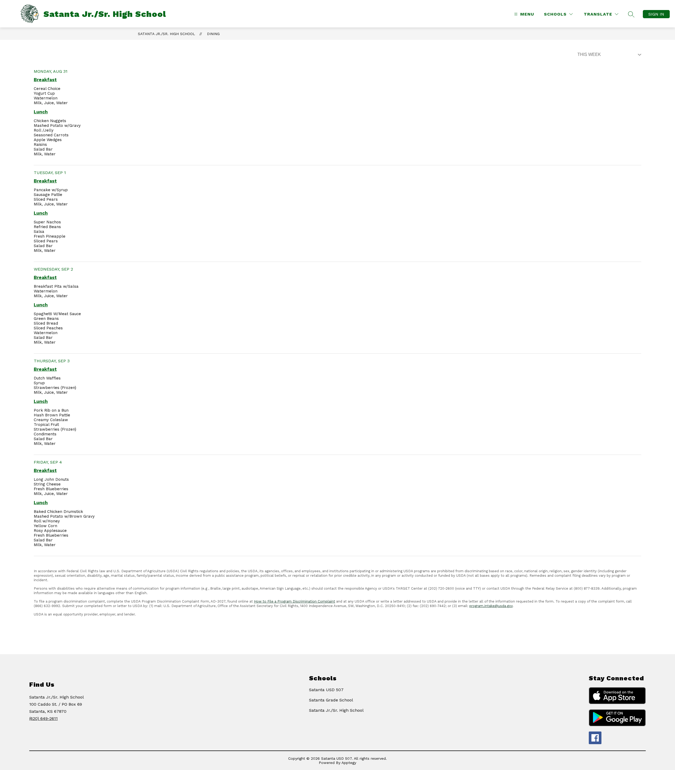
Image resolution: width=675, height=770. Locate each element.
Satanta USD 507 (326, 689)
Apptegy (348, 763)
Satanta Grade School (331, 699)
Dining (213, 34)
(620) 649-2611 (43, 718)
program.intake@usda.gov (491, 606)
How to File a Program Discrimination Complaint (294, 601)
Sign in (656, 14)
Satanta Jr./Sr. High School (166, 34)
